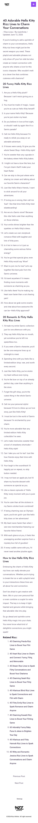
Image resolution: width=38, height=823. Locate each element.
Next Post (19, 783)
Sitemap (19, 799)
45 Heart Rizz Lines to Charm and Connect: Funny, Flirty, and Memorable (22, 658)
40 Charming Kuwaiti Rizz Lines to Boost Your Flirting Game (21, 719)
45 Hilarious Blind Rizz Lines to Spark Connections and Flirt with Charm (22, 694)
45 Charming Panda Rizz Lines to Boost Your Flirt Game (20, 645)
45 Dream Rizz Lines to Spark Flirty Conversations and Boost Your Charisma (22, 670)
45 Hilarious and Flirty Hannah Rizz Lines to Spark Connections (21, 743)
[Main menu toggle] (33, 4)
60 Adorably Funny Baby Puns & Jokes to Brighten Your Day (20, 731)
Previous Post (19, 776)
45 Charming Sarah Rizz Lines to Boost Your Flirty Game (20, 682)
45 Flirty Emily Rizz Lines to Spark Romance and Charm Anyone (21, 707)
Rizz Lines (8, 32)
